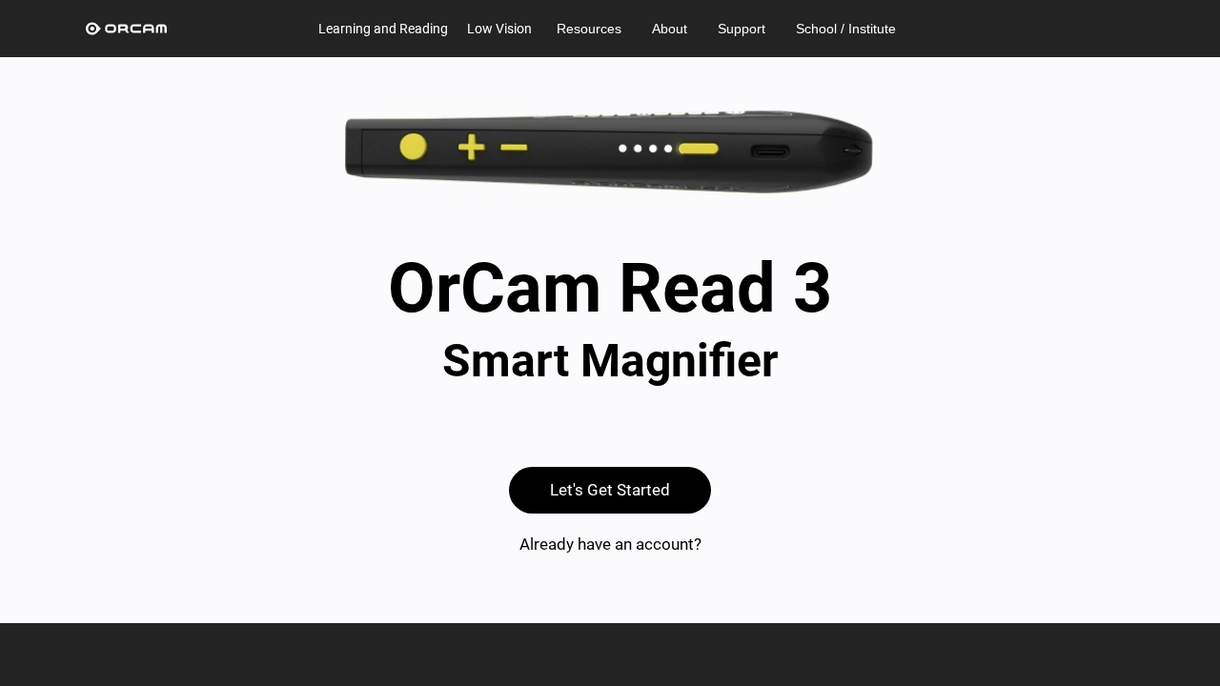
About (669, 28)
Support (741, 28)
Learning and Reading (383, 28)
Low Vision (499, 28)
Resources (589, 28)
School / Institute (846, 28)
